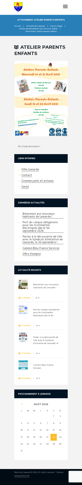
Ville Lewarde (30, 169)
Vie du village (56, 26)
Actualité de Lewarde (35, 26)
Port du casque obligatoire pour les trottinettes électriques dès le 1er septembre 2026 (40, 227)
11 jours (26, 298)
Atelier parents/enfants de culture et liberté (38, 29)
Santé (25, 187)
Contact (26, 175)
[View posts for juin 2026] (21, 404)
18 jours (26, 378)
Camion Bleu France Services (41, 248)
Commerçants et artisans (37, 181)
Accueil (17, 26)
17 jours (26, 325)
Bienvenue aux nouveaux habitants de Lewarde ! (39, 215)
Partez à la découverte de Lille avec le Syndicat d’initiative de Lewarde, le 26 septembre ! (43, 239)
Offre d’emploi (32, 254)
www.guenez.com (22, 476)
